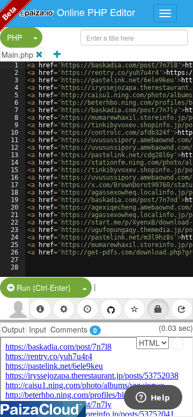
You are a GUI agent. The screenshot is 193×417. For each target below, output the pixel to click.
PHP (14, 37)
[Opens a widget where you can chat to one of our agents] (152, 398)
